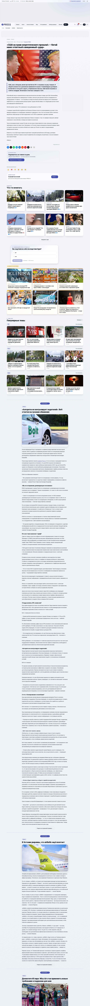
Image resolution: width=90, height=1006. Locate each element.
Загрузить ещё (45, 239)
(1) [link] (23, 232)
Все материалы (79, 324)
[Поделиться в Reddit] (22, 147)
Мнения (60, 24)
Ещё (65, 24)
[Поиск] (75, 24)
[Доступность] (87, 1)
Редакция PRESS (27, 41)
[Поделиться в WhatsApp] (14, 147)
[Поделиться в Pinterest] (25, 147)
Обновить (79, 319)
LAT (87, 24)
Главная (17, 24)
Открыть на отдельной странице (45, 828)
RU (84, 24)
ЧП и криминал (43, 24)
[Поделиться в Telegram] (16, 147)
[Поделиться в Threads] (28, 147)
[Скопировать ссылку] (34, 147)
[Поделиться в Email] (31, 147)
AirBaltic (13, 28)
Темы (3, 28)
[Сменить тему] (81, 24)
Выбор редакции (52, 24)
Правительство (20, 28)
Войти (84, 1)
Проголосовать (17, 260)
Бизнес (12, 39)
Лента (23, 24)
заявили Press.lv (42, 461)
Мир (37, 24)
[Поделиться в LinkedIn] (19, 147)
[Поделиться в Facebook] (8, 147)
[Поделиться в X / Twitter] (11, 147)
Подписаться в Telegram (16, 159)
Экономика (8, 28)
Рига (9, 348)
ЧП (8, 324)
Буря (9, 372)
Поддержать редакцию (75, 1)
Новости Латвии (30, 24)
